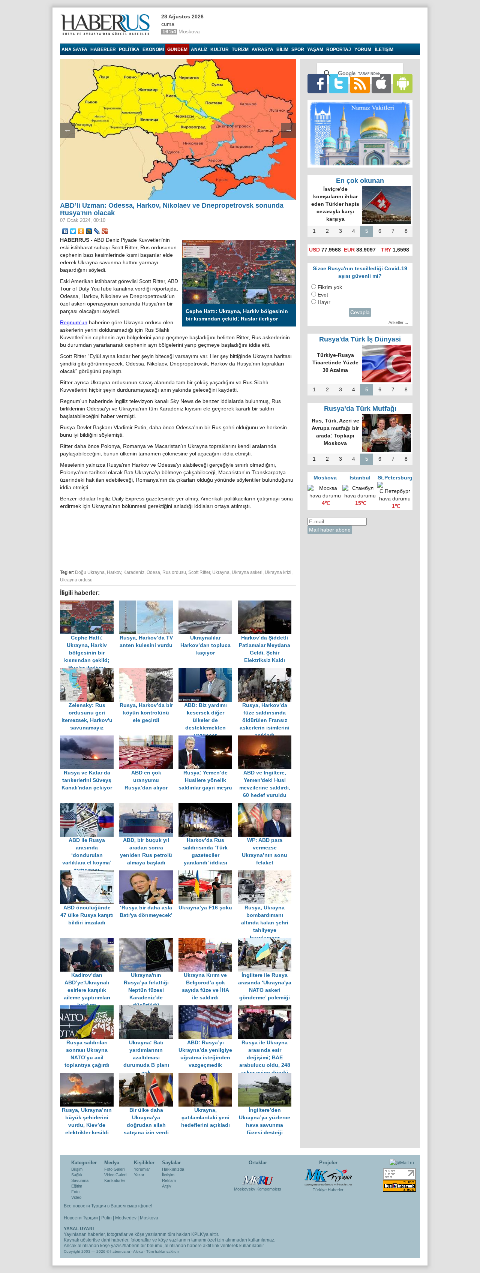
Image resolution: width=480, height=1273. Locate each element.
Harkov (114, 572)
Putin (106, 1218)
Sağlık (76, 1175)
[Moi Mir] (89, 231)
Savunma (79, 1180)
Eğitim (76, 1186)
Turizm (240, 49)
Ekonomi (153, 49)
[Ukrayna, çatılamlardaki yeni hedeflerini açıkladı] (208, 1076)
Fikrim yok (330, 287)
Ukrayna (221, 572)
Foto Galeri (114, 1169)
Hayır (324, 302)
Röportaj (338, 49)
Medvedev (125, 1218)
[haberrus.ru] (107, 25)
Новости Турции (81, 1218)
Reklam (169, 1180)
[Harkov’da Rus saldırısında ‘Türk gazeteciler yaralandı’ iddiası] (208, 806)
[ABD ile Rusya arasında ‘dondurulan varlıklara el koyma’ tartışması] (89, 806)
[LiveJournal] (97, 231)
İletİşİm (384, 49)
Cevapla (360, 312)
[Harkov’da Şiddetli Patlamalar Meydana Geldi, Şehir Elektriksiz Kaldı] (267, 604)
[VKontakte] (65, 231)
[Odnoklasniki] (81, 231)
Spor (297, 49)
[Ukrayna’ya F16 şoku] (208, 874)
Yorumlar (142, 1169)
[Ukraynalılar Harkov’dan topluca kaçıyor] (208, 604)
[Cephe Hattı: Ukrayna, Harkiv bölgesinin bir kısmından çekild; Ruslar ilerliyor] (89, 604)
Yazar (139, 1175)
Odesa (153, 572)
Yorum (362, 49)
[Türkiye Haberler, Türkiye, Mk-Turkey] (328, 1176)
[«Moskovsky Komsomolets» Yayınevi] (257, 1176)
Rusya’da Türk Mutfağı (360, 408)
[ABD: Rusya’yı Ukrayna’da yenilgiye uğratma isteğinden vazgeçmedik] (208, 1009)
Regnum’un (73, 322)
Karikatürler (114, 1180)
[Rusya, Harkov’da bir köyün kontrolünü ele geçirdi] (148, 671)
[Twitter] (73, 231)
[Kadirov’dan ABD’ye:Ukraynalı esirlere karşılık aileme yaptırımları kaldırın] (89, 941)
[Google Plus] (105, 231)
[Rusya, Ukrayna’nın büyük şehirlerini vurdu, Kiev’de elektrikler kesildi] (89, 1076)
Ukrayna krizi (278, 572)
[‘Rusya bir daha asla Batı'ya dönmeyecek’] (148, 874)
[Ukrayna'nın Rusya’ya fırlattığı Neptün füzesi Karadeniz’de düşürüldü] (148, 941)
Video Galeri (115, 1175)
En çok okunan (360, 180)
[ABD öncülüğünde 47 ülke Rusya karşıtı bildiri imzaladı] (89, 874)
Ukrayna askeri (247, 572)
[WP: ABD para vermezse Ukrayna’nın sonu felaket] (267, 806)
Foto (75, 1191)
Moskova (149, 1218)
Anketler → (398, 322)
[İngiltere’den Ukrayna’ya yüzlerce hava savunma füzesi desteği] (267, 1076)
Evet (323, 295)
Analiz (199, 49)
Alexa (138, 1251)
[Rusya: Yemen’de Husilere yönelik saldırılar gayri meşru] (208, 739)
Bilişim (76, 1169)
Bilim (282, 49)
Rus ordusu (174, 572)
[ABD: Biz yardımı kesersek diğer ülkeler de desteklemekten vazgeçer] (208, 671)
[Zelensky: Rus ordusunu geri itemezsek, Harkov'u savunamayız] (89, 671)
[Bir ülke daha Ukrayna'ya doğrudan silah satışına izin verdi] (148, 1076)
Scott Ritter (199, 572)
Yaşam (315, 49)
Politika (129, 49)
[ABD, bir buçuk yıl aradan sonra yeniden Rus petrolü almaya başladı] (148, 806)
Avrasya (262, 49)
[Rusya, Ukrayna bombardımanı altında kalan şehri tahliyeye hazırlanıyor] (267, 874)
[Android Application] (402, 83)
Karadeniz (133, 572)
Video (76, 1197)
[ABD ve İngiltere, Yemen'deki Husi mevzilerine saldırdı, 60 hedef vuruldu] (267, 739)
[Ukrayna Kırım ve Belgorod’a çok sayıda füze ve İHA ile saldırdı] (208, 941)
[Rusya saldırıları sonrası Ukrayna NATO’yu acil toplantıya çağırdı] (89, 1009)
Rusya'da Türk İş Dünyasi (360, 339)
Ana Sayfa (74, 49)
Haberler (103, 49)
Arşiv (166, 1186)
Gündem (177, 49)
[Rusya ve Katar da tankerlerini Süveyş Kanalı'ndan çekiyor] (89, 739)
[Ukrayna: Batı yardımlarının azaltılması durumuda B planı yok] (148, 1009)
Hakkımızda (173, 1169)
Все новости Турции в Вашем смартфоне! (108, 1206)
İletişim (168, 1175)
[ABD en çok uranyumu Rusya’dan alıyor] (148, 739)
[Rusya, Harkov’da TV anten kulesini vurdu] (148, 604)
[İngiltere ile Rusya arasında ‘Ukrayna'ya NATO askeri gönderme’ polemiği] (267, 941)
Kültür (219, 49)
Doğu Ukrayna (90, 572)
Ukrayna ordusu (76, 580)
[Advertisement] (178, 538)
